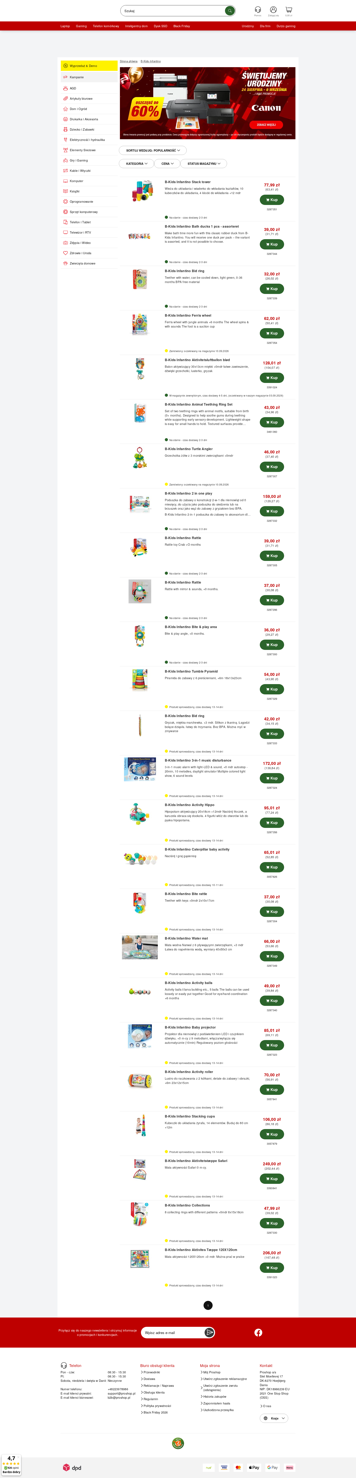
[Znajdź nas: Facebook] (258, 1332)
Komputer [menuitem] (76, 181)
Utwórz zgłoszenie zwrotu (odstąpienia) (220, 1387)
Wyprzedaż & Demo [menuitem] (83, 66)
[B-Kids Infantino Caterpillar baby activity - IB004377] (142, 858)
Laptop (65, 26)
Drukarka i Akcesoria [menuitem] (84, 119)
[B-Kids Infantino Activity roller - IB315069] (142, 1081)
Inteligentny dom (136, 26)
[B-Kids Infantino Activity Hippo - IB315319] (142, 814)
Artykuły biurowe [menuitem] (81, 98)
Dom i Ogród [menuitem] (78, 109)
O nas (267, 1406)
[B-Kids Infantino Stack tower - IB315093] (142, 191)
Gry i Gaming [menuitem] (79, 160)
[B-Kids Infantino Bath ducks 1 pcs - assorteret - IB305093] (142, 235)
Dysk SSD (160, 26)
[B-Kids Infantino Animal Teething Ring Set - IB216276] (142, 413)
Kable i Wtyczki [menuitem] (80, 171)
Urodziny (248, 26)
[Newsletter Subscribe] (209, 1332)
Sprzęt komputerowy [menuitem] (84, 212)
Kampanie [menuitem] (77, 77)
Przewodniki (152, 1372)
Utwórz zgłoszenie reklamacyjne (225, 1379)
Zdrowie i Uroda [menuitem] (80, 253)
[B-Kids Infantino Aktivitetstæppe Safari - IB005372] (142, 1170)
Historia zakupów (214, 1396)
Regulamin (151, 1399)
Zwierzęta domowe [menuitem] (82, 263)
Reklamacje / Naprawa (159, 1385)
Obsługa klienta (154, 1392)
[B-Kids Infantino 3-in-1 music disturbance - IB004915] (142, 769)
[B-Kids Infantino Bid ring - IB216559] (142, 280)
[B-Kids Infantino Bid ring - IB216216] (142, 725)
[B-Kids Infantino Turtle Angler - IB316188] (142, 458)
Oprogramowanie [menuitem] (81, 201)
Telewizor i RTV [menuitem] (80, 232)
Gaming (81, 26)
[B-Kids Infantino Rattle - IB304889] (142, 547)
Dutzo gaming (286, 26)
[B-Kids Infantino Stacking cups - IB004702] (142, 1125)
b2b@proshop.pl (119, 1397)
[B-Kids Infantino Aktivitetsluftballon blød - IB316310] (142, 369)
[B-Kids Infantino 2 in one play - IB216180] (142, 502)
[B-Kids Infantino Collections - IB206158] (142, 1214)
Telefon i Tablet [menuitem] (80, 222)
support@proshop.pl (121, 1393)
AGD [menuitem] (73, 88)
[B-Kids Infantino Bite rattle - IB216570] (142, 903)
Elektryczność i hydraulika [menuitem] (87, 140)
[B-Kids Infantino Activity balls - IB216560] (142, 992)
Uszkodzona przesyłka (218, 1410)
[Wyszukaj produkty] (230, 10)
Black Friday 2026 (156, 1412)
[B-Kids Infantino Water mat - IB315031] (142, 947)
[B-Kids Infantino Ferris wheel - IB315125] (142, 324)
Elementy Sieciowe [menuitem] (83, 150)
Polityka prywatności (157, 1406)
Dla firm (265, 26)
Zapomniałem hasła (216, 1403)
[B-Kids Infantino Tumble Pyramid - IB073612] (142, 680)
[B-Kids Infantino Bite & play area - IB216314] (142, 636)
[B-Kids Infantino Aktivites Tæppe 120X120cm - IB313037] (142, 1259)
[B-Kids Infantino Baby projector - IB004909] (142, 1036)
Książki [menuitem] (75, 191)
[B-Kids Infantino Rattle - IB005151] (142, 591)
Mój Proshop (212, 1372)
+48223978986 (118, 1389)
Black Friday (181, 26)
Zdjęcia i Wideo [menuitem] (80, 243)
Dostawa (149, 1379)
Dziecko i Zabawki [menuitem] (82, 129)
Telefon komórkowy (106, 26)
